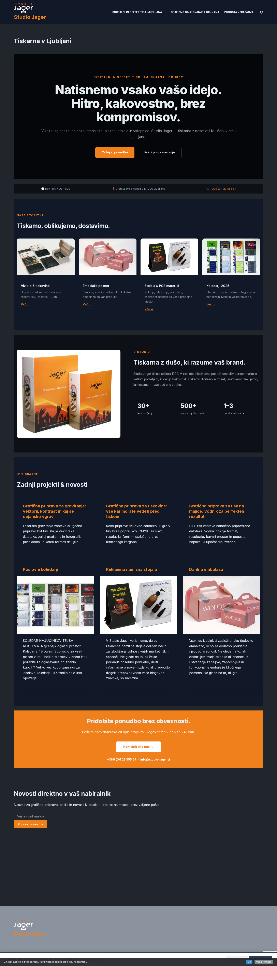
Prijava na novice (30, 824)
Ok (249, 962)
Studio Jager (30, 17)
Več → (25, 304)
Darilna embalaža (206, 569)
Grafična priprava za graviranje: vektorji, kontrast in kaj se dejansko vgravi (54, 511)
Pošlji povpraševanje (159, 152)
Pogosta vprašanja (238, 12)
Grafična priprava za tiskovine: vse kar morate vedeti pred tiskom (136, 511)
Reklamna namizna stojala (131, 569)
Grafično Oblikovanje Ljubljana (195, 12)
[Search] (261, 12)
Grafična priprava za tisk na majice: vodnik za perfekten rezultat (216, 511)
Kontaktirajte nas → (138, 747)
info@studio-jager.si (155, 759)
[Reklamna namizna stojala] (138, 605)
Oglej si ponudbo (115, 152)
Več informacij (263, 962)
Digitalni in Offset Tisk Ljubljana (137, 12)
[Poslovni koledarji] (55, 605)
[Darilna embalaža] (221, 605)
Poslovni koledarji (40, 569)
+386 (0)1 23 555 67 (223, 188)
